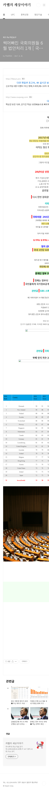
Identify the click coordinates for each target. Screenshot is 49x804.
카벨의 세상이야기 (17, 5)
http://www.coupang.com (17, 97)
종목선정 (24, 14)
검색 (38, 5)
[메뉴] (44, 5)
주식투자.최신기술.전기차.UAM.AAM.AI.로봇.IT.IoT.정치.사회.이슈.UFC (19, 749)
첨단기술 (38, 14)
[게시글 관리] (15, 661)
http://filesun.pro (13, 79)
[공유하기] (12, 661)
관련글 (39, 350)
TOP (44, 783)
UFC (13, 14)
